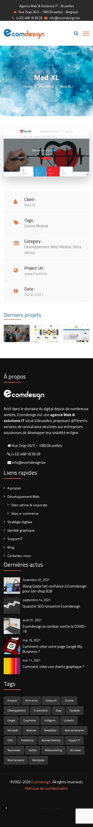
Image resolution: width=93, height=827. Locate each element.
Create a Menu (49, 808)
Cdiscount (51, 701)
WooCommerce (15, 760)
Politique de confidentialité (46, 788)
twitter (33, 750)
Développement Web (23, 496)
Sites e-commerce (24, 513)
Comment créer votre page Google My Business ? (52, 649)
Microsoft (12, 730)
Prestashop (27, 740)
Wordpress (38, 760)
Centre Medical (36, 226)
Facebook (74, 710)
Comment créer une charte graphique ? (53, 666)
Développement (16, 710)
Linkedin (69, 720)
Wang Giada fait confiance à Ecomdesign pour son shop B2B (54, 589)
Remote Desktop (51, 740)
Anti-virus (31, 701)
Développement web (41, 247)
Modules (31, 730)
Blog (10, 547)
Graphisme (29, 720)
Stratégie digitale (19, 521)
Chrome (69, 701)
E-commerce (41, 710)
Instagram (50, 720)
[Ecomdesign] (24, 33)
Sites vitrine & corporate (29, 505)
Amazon (12, 701)
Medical (65, 247)
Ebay (58, 710)
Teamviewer (14, 750)
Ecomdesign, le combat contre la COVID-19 (54, 629)
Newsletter (50, 730)
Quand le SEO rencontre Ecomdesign (51, 606)
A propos (14, 488)
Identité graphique (21, 530)
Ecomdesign (40, 782)
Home (28, 86)
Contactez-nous (19, 555)
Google (11, 720)
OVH (10, 740)
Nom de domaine (74, 730)
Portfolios (46, 86)
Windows (75, 750)
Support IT (15, 538)
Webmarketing (53, 750)
